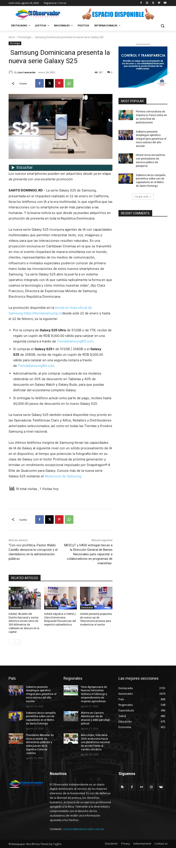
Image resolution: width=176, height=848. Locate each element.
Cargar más (141, 196)
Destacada (15, 607)
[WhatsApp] (69, 83)
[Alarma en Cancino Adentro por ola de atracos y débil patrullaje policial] (71, 716)
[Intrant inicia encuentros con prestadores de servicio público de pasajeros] (125, 158)
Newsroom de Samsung (63, 476)
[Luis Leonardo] (11, 72)
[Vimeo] (158, 3)
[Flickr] (141, 787)
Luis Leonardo (26, 72)
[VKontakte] (161, 787)
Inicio (12, 37)
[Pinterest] (59, 83)
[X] (153, 3)
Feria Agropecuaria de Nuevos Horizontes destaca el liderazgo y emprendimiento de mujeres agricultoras (94, 694)
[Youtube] (164, 3)
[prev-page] (11, 642)
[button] (162, 26)
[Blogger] (122, 787)
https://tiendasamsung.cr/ (43, 313)
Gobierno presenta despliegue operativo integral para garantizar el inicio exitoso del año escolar (151, 139)
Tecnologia (24, 37)
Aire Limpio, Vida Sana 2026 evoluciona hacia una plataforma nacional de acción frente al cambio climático (95, 742)
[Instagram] (147, 3)
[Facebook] (141, 3)
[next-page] (18, 642)
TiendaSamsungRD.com (75, 341)
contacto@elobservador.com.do (83, 829)
